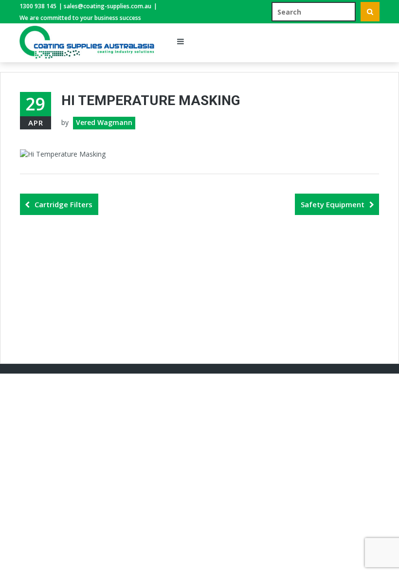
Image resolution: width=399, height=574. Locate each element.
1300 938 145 (37, 6)
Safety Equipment (332, 204)
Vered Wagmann (104, 122)
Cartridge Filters (63, 204)
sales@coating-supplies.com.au (107, 6)
